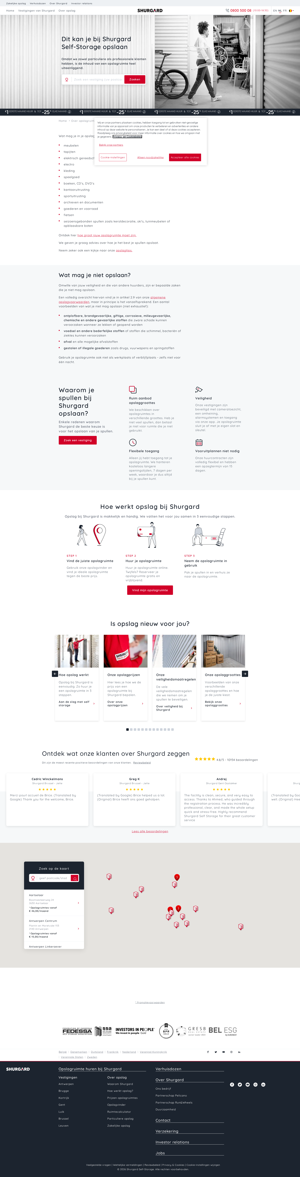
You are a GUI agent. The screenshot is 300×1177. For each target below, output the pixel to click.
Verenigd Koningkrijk (153, 1051)
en (275, 10)
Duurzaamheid (166, 1109)
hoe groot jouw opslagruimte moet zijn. (107, 235)
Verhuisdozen (38, 3)
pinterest (231, 1052)
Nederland (129, 1051)
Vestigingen (68, 1077)
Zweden (92, 1057)
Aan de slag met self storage (74, 703)
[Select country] (291, 10)
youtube (224, 1052)
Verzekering (167, 1131)
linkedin (239, 1052)
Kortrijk (64, 1097)
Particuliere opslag (120, 1118)
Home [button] (10, 10)
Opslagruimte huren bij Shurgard (90, 1068)
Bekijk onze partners (111, 144)
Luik (61, 1111)
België (63, 1051)
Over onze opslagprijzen (118, 703)
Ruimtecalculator (119, 1111)
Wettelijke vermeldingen (127, 1164)
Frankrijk (113, 1051)
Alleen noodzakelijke (150, 157)
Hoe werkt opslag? (120, 1090)
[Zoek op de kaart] (74, 878)
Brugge (64, 1090)
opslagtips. (124, 250)
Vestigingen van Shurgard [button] (36, 10)
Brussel (64, 1118)
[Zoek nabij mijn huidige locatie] (67, 79)
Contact (163, 1120)
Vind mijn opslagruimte (150, 590)
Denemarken (78, 1051)
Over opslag (117, 1077)
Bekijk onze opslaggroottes (216, 703)
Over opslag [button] (67, 10)
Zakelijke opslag (16, 3)
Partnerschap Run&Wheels (174, 1102)
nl (280, 10)
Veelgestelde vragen (98, 1164)
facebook (208, 1052)
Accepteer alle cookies (185, 157)
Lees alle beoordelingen (150, 831)
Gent (62, 1104)
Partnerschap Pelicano (171, 1095)
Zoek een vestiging (78, 440)
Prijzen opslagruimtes (122, 1097)
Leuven (64, 1125)
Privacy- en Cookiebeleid (127, 136)
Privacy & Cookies (173, 1164)
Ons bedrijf (163, 1088)
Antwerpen (66, 1084)
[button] (174, 885)
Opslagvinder (116, 1104)
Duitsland (97, 1051)
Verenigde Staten (72, 1057)
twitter (216, 1052)
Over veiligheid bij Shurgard (169, 708)
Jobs (160, 1153)
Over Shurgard (58, 3)
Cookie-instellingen (113, 157)
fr (285, 10)
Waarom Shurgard (120, 1084)
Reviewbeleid (142, 762)
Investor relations (81, 3)
